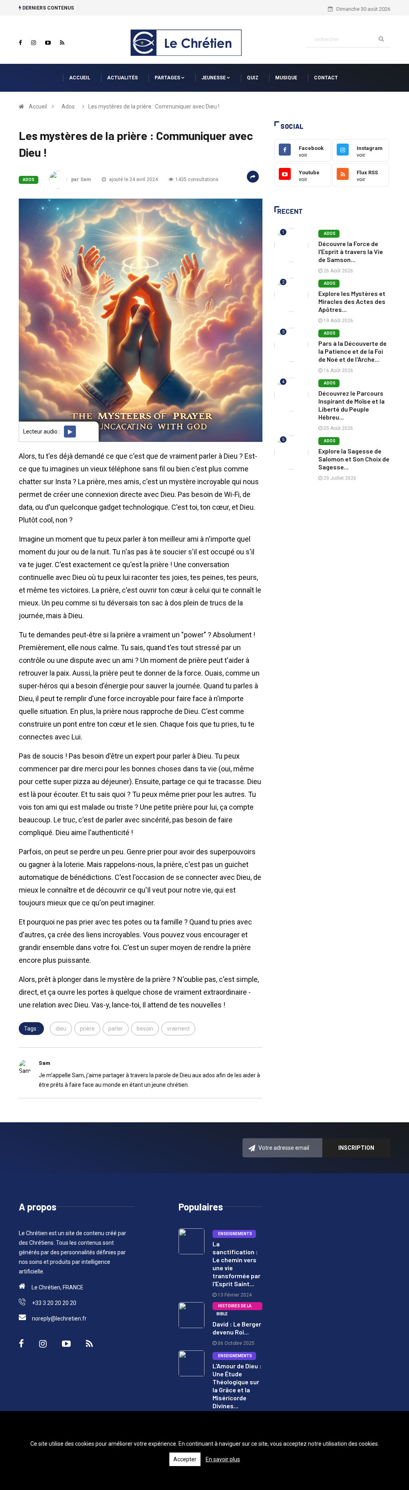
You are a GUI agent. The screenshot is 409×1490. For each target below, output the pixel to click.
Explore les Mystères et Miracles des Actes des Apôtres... (351, 301)
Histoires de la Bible (234, 1307)
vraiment (178, 1028)
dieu (61, 1028)
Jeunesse (214, 78)
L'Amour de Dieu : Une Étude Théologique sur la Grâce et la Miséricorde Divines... (237, 1385)
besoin (145, 1028)
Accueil (79, 78)
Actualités (122, 78)
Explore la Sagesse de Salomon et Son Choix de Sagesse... (353, 459)
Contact (326, 78)
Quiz (252, 78)
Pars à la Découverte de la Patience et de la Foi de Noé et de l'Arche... (352, 351)
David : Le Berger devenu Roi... (236, 1328)
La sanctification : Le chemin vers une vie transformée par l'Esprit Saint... (236, 1263)
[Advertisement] (332, 551)
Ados (68, 106)
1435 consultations (196, 179)
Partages (168, 78)
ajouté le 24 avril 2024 (133, 179)
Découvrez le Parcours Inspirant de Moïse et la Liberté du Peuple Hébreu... (351, 405)
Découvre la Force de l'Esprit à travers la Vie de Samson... (350, 251)
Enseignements (234, 1234)
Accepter (185, 1459)
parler (115, 1028)
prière (87, 1028)
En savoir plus (223, 1459)
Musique (286, 78)
